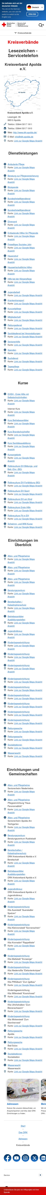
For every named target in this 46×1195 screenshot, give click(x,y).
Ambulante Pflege (16, 164)
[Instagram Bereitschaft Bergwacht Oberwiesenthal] (25, 1158)
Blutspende (13, 187)
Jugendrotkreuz (15, 630)
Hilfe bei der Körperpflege (20, 278)
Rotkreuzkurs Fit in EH (18, 515)
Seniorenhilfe (14, 341)
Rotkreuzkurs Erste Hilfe (19, 507)
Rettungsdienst (15, 325)
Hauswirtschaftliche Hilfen (20, 267)
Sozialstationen (15, 744)
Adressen (12, 1104)
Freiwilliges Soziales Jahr (19, 244)
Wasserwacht (14, 752)
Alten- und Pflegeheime (19, 555)
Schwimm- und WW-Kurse (20, 523)
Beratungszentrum (16, 590)
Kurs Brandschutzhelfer (19, 431)
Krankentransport (16, 300)
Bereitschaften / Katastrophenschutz (17, 603)
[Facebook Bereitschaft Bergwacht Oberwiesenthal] (7, 1158)
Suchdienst (13, 358)
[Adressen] (23, 1089)
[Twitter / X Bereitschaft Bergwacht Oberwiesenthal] (34, 1158)
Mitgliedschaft (14, 316)
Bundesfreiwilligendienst (19, 198)
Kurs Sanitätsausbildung (19, 443)
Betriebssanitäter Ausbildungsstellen (16, 618)
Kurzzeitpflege (14, 308)
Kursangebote (14, 454)
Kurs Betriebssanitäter (18, 420)
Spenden (12, 349)
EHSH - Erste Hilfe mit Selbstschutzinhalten (18, 396)
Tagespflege (13, 366)
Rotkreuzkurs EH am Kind (20, 499)
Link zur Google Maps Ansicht (28, 140)
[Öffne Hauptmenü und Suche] (41, 25)
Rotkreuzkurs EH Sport (18, 490)
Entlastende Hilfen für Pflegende (23, 232)
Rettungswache (15, 728)
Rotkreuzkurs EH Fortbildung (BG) (24, 482)
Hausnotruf (13, 255)
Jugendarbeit (14, 292)
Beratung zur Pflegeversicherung (23, 175)
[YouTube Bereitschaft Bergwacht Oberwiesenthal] (16, 1158)
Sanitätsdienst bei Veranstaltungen (24, 333)
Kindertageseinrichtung (18, 642)
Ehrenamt (12, 221)
